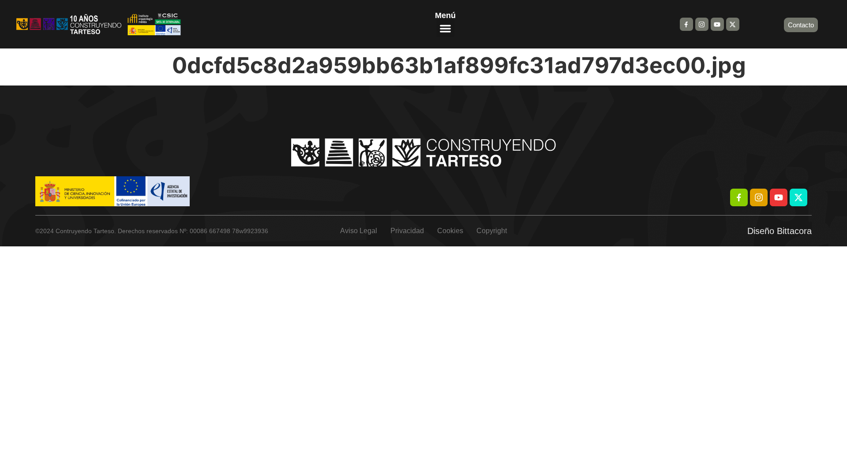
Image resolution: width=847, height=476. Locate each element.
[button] (445, 28)
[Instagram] (701, 24)
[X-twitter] (732, 24)
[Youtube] (717, 24)
